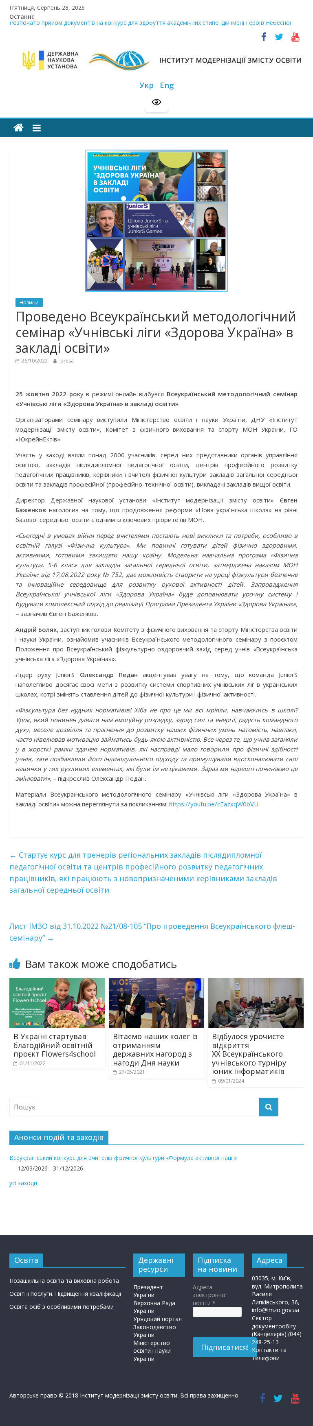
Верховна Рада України (154, 1307)
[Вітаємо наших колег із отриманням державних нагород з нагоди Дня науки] (157, 982)
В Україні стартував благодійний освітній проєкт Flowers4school (54, 1045)
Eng (167, 85)
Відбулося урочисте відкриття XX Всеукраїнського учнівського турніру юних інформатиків (249, 1053)
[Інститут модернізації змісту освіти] (18, 128)
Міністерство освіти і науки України (152, 1351)
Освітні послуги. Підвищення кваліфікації (65, 1293)
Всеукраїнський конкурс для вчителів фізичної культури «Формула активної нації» (123, 1158)
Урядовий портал (157, 1319)
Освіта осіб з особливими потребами (61, 1306)
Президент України (148, 1291)
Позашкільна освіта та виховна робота (64, 1280)
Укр (146, 85)
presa (67, 360)
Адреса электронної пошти (210, 1295)
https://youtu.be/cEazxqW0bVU (213, 804)
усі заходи (23, 1183)
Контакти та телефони (269, 1354)
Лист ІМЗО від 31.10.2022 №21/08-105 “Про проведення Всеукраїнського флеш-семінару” (152, 932)
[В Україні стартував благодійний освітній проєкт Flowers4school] (57, 982)
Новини (29, 302)
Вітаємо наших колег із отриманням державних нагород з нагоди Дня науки (155, 1049)
